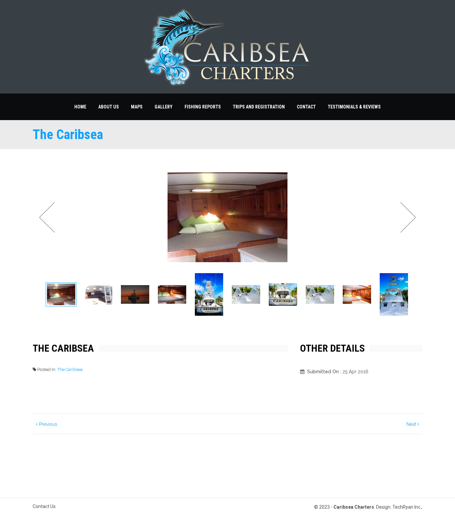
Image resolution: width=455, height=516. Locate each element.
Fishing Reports (203, 106)
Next (406, 217)
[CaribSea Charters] (227, 47)
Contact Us (44, 506)
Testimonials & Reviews (354, 106)
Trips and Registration (259, 106)
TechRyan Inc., (407, 507)
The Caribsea (70, 369)
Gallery (164, 106)
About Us (108, 106)
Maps (137, 106)
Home (80, 106)
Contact (306, 106)
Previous (47, 424)
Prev (48, 217)
